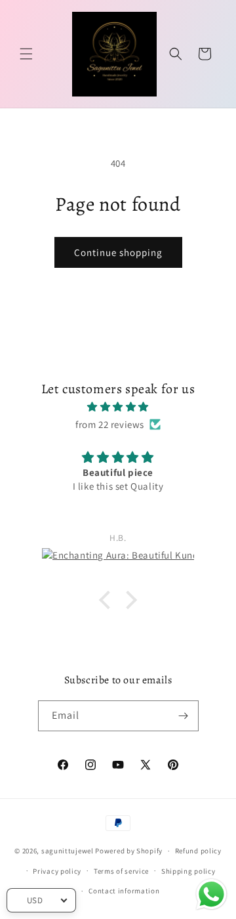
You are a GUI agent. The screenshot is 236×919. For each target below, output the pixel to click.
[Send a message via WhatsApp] (211, 894)
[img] (118, 407)
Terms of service (121, 871)
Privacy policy (57, 871)
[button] (26, 53)
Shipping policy (188, 871)
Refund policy (198, 850)
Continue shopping (118, 252)
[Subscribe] (183, 715)
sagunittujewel (67, 850)
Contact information (123, 890)
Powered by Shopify (129, 850)
